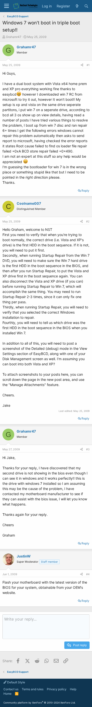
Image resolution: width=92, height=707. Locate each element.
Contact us (10, 689)
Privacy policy (56, 689)
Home (7, 693)
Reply (85, 190)
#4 (88, 574)
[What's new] (77, 6)
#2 (88, 221)
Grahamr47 (13, 37)
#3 (88, 449)
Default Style (15, 682)
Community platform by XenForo (39, 702)
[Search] (86, 6)
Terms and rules (32, 689)
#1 (88, 65)
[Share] (82, 65)
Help (73, 689)
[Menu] (6, 6)
